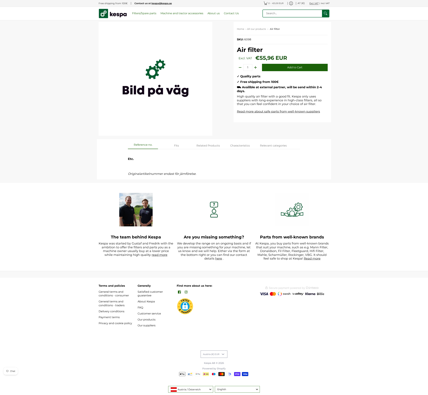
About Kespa (146, 301)
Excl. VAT (313, 3)
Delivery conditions (111, 311)
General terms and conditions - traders (112, 303)
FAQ (140, 307)
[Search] (325, 13)
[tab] (143, 146)
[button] (179, 292)
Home (240, 28)
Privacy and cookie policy (115, 323)
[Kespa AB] (113, 13)
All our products (256, 28)
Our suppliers (146, 325)
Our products (146, 319)
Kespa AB (209, 363)
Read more (312, 258)
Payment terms (109, 317)
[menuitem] (273, 3)
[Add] (255, 67)
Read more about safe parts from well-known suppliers (278, 111)
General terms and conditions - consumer (114, 293)
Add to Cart (294, 67)
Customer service (149, 313)
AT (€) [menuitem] (301, 3)
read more (159, 255)
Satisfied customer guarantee (150, 293)
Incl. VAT (325, 3)
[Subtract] (240, 67)
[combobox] (190, 389)
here (218, 258)
